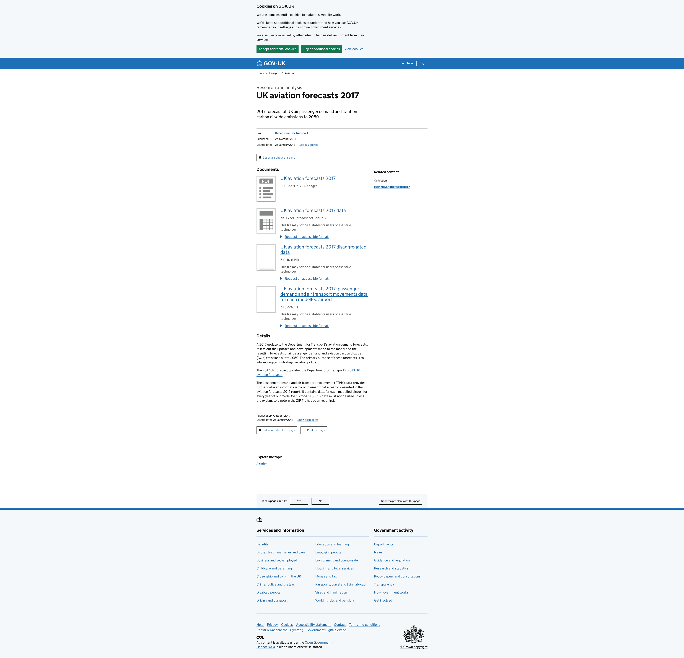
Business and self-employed (276, 560)
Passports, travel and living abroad (340, 584)
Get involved (383, 600)
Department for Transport (291, 133)
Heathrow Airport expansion (392, 186)
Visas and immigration (331, 592)
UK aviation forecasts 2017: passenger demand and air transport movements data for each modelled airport (324, 294)
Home (260, 73)
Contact (340, 625)
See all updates (308, 144)
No (324, 501)
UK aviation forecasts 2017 (308, 178)
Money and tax (326, 576)
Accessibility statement (313, 625)
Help (260, 625)
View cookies (354, 49)
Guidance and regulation (392, 560)
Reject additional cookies (321, 49)
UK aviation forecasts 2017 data (313, 210)
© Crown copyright (414, 647)
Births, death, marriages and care (280, 552)
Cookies (287, 625)
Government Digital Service (326, 630)
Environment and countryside (336, 560)
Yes (302, 501)
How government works (391, 592)
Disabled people (268, 592)
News (378, 552)
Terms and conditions (364, 625)
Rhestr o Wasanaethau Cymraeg (279, 630)
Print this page (316, 430)
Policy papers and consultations (397, 576)
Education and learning (332, 544)
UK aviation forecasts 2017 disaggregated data (323, 249)
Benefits (262, 544)
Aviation (290, 73)
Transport (275, 73)
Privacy (272, 625)
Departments (383, 544)
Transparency (384, 584)
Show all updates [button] (307, 419)
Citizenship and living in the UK (278, 576)
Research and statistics (391, 568)
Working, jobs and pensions (335, 600)
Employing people (328, 552)
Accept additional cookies (277, 49)
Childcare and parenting (274, 568)
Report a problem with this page (400, 501)
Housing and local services (334, 568)
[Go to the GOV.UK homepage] (270, 63)
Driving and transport (271, 600)
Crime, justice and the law (275, 584)
